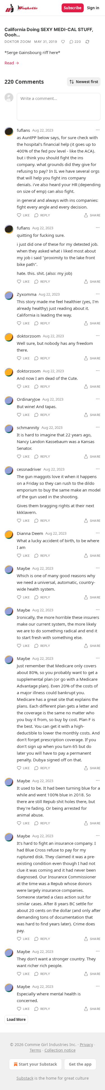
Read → (11, 63)
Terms (35, 1050)
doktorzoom (29, 336)
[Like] (63, 41)
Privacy (86, 1044)
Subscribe (72, 7)
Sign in (93, 7)
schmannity (28, 427)
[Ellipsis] (97, 129)
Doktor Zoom (17, 41)
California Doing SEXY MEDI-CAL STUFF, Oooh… (48, 32)
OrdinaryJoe (28, 399)
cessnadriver (29, 469)
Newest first (87, 81)
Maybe (23, 568)
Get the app (80, 1064)
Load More (16, 1019)
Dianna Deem (30, 533)
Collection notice (60, 1050)
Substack (25, 1078)
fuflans (23, 130)
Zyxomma (26, 294)
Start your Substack (38, 1064)
